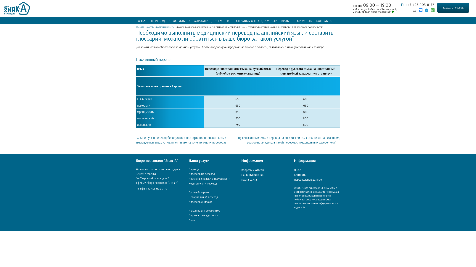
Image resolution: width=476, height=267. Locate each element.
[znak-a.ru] (17, 8)
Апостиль (177, 21)
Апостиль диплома (200, 202)
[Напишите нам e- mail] (414, 10)
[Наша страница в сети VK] (420, 10)
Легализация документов (210, 21)
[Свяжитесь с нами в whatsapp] (433, 11)
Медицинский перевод (203, 183)
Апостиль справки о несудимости (209, 178)
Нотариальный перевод (203, 197)
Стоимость (302, 21)
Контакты (324, 21)
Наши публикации (252, 175)
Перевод (158, 21)
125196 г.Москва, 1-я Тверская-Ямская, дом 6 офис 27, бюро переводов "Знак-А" (157, 178)
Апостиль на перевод (202, 174)
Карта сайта (249, 179)
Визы (285, 21)
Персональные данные (308, 179)
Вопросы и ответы (252, 170)
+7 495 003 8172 (420, 4)
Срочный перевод (199, 192)
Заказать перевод (453, 7)
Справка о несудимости (257, 21)
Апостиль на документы (201, 187)
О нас (142, 21)
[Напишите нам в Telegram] (426, 10)
